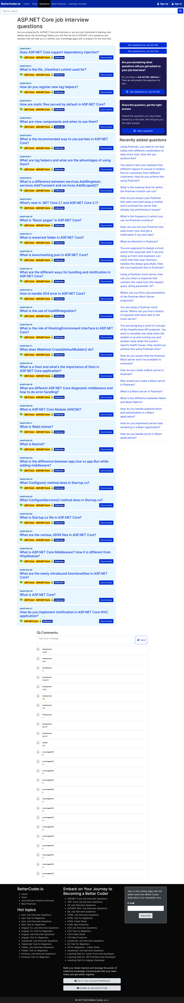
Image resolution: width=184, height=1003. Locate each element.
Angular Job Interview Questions (38, 934)
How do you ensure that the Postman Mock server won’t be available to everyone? (142, 359)
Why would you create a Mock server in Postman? (142, 382)
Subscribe (146, 915)
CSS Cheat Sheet (76, 934)
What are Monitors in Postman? (139, 241)
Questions (44, 3)
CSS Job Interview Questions (82, 927)
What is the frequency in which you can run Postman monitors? (141, 218)
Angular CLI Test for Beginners (37, 931)
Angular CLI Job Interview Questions (40, 927)
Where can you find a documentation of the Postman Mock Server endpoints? (142, 296)
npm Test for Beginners (33, 918)
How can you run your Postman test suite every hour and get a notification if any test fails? (141, 230)
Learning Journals (77, 3)
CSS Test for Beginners (79, 931)
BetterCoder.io (10, 3)
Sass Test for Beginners (33, 924)
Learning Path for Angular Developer (86, 960)
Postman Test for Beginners (35, 957)
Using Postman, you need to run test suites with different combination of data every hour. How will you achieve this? (142, 152)
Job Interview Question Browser (37, 900)
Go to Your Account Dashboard (93, 980)
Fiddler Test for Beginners (34, 950)
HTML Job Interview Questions (83, 914)
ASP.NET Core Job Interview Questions (87, 898)
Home (27, 3)
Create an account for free (93, 988)
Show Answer (106, 57)
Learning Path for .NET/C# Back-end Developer (91, 957)
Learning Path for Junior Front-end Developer (90, 953)
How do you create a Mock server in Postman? (142, 372)
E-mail (131, 903)
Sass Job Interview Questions (36, 921)
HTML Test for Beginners (80, 918)
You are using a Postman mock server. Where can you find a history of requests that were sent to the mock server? (142, 313)
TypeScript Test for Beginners (36, 944)
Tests (34, 3)
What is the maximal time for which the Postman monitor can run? (141, 189)
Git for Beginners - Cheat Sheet (83, 947)
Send (142, 640)
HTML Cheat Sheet (77, 921)
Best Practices (59, 3)
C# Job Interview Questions (81, 905)
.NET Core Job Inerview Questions (84, 901)
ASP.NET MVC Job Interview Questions (87, 908)
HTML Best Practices (78, 924)
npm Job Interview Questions (36, 914)
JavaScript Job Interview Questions (85, 940)
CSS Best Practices (77, 937)
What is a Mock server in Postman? (141, 391)
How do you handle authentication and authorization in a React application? (141, 412)
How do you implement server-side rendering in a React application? (141, 425)
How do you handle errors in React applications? (141, 435)
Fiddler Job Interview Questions (37, 947)
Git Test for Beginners (78, 944)
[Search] (180, 11)
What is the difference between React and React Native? (143, 400)
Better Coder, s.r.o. (99, 1000)
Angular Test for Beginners (34, 937)
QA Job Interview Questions (81, 911)
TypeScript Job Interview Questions (39, 940)
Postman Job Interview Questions (38, 953)
